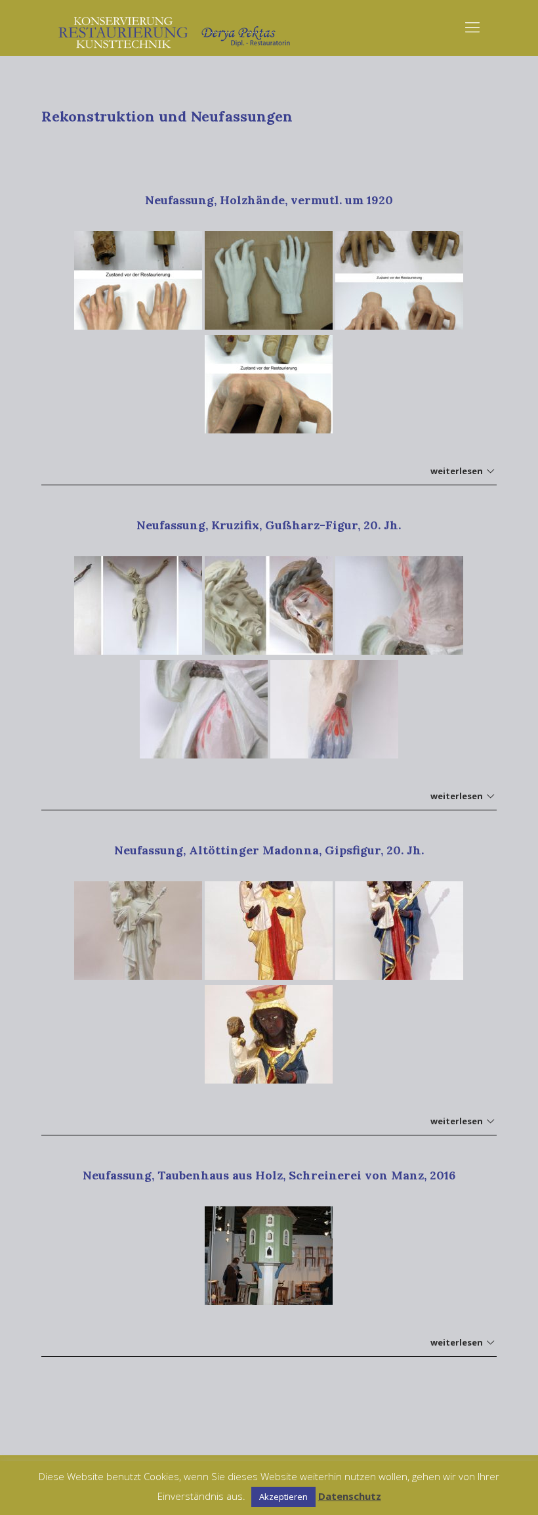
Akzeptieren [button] (283, 1497)
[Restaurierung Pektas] (175, 26)
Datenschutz (349, 1496)
